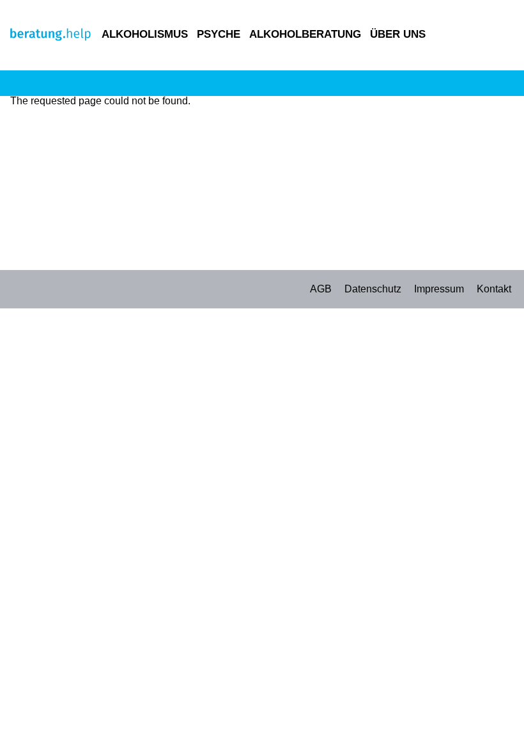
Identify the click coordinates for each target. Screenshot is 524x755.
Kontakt (494, 288)
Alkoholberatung (305, 34)
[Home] (50, 37)
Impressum (439, 288)
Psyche (218, 34)
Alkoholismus (145, 34)
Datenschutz (372, 288)
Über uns (398, 34)
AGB (321, 288)
